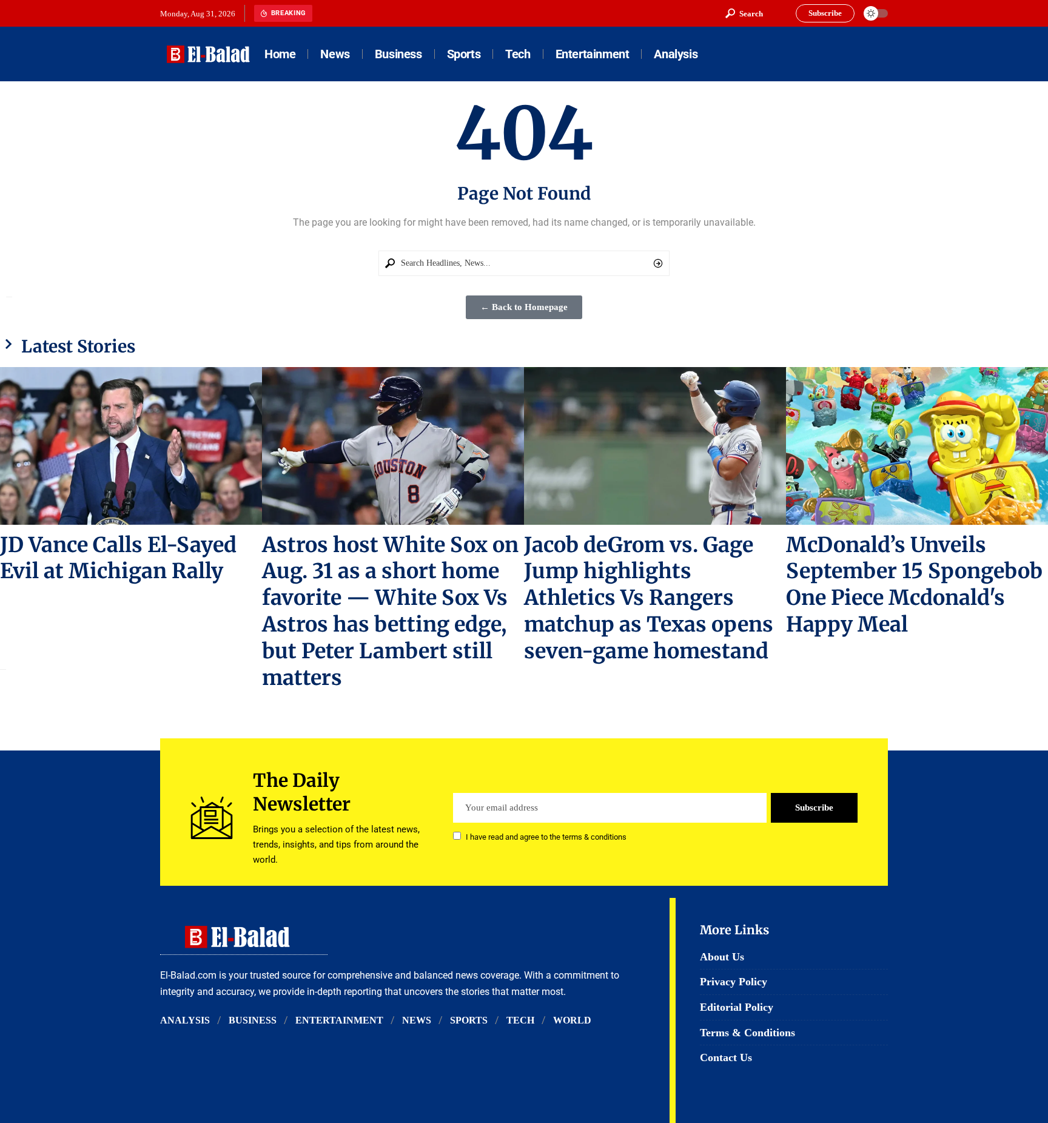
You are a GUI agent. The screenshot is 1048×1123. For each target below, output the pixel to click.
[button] (744, 13)
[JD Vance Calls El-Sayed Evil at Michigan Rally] (131, 445)
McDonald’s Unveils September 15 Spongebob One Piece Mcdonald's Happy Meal (914, 585)
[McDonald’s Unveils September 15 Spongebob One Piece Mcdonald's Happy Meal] (917, 445)
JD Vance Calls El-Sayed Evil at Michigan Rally (118, 558)
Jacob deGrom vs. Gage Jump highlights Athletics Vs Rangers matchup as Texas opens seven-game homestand (648, 598)
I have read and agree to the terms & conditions (546, 836)
